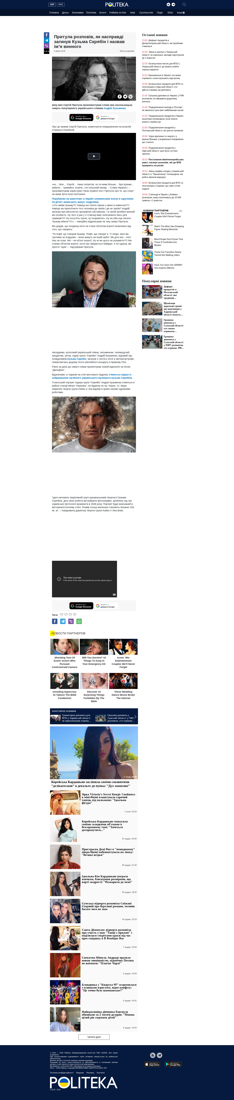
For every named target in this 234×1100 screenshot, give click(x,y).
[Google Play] (173, 1064)
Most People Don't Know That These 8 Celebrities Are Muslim (168, 242)
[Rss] (168, 4)
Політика (91, 12)
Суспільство (146, 12)
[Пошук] (184, 4)
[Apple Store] (152, 1064)
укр (52, 4)
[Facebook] (46, 35)
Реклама (90, 1073)
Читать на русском (127, 51)
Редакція (80, 1073)
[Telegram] (173, 4)
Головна (54, 12)
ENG (170, 12)
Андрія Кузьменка (115, 108)
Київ (132, 12)
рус (61, 4)
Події (160, 12)
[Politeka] (117, 5)
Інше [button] (179, 12)
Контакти (101, 1073)
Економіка (77, 12)
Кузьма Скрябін (76, 359)
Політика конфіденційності (61, 1073)
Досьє (65, 12)
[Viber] (46, 46)
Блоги (102, 12)
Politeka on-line (117, 12)
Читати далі (94, 1037)
